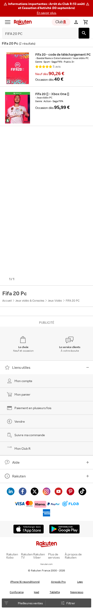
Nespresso (76, 592)
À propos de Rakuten (73, 556)
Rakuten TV (27, 556)
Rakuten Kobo (12, 556)
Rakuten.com (46, 564)
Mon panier (22, 394)
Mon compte (23, 381)
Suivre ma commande (29, 435)
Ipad (36, 592)
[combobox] (36, 34)
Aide (16, 462)
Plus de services (54, 556)
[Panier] (85, 22)
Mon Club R (22, 448)
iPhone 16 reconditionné (25, 581)
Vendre (19, 421)
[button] (46, 8)
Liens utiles (21, 367)
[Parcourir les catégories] (8, 22)
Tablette (55, 592)
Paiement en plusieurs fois (32, 408)
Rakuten (19, 476)
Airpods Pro (58, 581)
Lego (80, 581)
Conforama (16, 592)
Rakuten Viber (39, 556)
